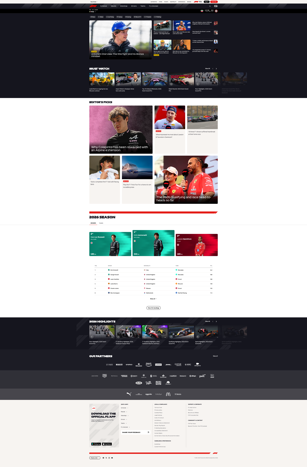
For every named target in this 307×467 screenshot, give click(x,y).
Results (113, 6)
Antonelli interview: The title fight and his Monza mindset (117, 55)
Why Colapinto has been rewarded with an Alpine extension (119, 149)
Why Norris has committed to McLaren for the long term (181, 52)
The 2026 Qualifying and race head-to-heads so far (183, 199)
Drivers (134, 6)
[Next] (216, 68)
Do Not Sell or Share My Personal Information (167, 435)
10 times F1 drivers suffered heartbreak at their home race (201, 132)
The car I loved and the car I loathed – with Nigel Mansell (162, 32)
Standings (123, 6)
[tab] (93, 223)
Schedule (103, 6)
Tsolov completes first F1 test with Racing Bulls (105, 182)
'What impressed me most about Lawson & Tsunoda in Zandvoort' (169, 135)
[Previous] (212, 68)
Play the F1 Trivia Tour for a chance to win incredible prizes (137, 185)
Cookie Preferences (160, 446)
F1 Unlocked (153, 6)
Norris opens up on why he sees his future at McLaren (161, 52)
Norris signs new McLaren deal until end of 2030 (181, 32)
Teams (142, 6)
